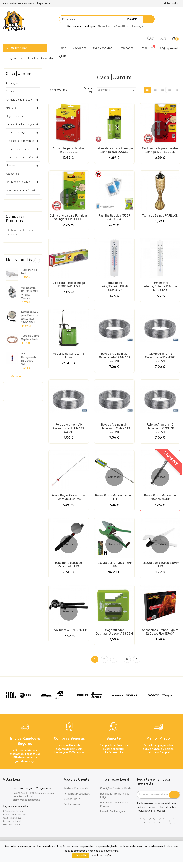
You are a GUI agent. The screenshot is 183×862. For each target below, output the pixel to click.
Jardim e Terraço (16, 132)
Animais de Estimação (19, 99)
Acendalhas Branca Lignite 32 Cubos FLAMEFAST (160, 631)
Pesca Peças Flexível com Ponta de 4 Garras (68, 497)
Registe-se (43, 3)
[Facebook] (142, 821)
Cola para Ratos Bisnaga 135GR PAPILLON (68, 284)
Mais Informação (101, 855)
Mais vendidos (19, 259)
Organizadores (14, 116)
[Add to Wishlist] (52, 107)
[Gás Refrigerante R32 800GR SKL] (12, 358)
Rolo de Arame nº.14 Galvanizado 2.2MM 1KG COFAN (114, 428)
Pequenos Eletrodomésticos (22, 157)
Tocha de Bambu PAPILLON (160, 215)
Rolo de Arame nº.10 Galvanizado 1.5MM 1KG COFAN (68, 428)
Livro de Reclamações (112, 811)
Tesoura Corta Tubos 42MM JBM (114, 564)
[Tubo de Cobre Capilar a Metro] (12, 340)
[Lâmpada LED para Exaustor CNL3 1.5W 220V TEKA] (12, 316)
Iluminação (138, 26)
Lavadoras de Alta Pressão (21, 190)
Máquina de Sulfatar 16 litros (68, 355)
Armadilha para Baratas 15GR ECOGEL (68, 150)
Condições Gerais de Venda (115, 788)
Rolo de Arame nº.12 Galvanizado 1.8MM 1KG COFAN (114, 357)
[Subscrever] (174, 794)
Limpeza (11, 165)
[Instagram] (152, 821)
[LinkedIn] (162, 821)
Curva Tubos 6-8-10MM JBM (68, 630)
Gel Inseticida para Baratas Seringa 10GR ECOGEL (160, 150)
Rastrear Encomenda (76, 788)
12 (127, 659)
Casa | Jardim (18, 73)
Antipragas (12, 83)
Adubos (10, 91)
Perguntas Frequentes (77, 793)
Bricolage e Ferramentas (20, 140)
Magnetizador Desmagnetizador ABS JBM (114, 631)
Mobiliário (11, 108)
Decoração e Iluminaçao (20, 124)
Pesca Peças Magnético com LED (114, 497)
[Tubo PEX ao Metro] (12, 274)
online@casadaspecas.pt (27, 799)
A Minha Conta (72, 799)
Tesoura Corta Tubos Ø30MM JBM (160, 564)
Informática (121, 26)
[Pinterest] (172, 821)
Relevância (116, 90)
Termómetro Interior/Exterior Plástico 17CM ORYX (160, 286)
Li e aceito (81, 855)
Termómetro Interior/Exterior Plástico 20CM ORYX (114, 286)
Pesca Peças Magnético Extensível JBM (160, 497)
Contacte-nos (72, 804)
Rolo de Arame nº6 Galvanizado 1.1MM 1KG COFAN (160, 357)
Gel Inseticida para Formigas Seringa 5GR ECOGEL (114, 150)
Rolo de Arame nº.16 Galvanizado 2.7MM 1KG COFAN (160, 428)
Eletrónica (104, 26)
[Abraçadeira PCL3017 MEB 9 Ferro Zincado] (12, 292)
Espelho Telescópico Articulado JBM (68, 564)
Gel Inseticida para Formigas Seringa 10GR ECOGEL (69, 217)
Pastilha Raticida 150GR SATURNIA (114, 217)
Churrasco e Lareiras (18, 182)
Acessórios (12, 173)
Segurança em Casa (17, 149)
